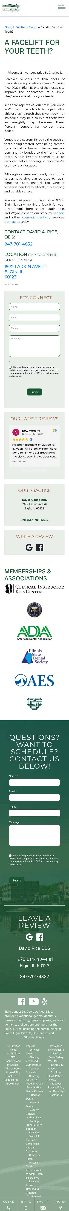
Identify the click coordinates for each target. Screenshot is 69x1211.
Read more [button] (19, 461)
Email (13, 791)
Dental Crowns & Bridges (34, 1093)
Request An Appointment (12, 1081)
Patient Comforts (54, 1070)
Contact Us (13, 1075)
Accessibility (13, 1072)
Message (14, 822)
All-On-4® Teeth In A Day (34, 1081)
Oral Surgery (34, 1124)
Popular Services (32, 1047)
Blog (32, 27)
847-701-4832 (18, 244)
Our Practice (13, 1045)
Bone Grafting (34, 1087)
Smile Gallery (56, 1057)
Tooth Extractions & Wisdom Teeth (34, 1170)
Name (13, 776)
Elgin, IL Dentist (14, 27)
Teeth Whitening (33, 1160)
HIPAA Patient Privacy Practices (55, 1079)
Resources (56, 1045)
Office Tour (56, 1053)
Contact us (12, 221)
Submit (34, 392)
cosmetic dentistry (36, 217)
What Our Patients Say (55, 1062)
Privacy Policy (13, 1068)
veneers (59, 213)
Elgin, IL (9, 1029)
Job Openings (56, 1091)
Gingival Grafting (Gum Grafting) (34, 1117)
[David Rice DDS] (10, 8)
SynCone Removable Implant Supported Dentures (33, 1147)
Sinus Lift (34, 1136)
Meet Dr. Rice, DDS (12, 1055)
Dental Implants (32, 1100)
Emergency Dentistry (33, 1179)
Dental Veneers (32, 1108)
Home (13, 1049)
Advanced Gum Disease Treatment (33, 1064)
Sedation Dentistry (33, 1130)
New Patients (56, 1049)
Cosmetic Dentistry (33, 1074)
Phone (13, 806)
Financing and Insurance (12, 1062)
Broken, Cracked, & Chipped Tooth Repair (34, 1191)
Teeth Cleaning (33, 1055)
